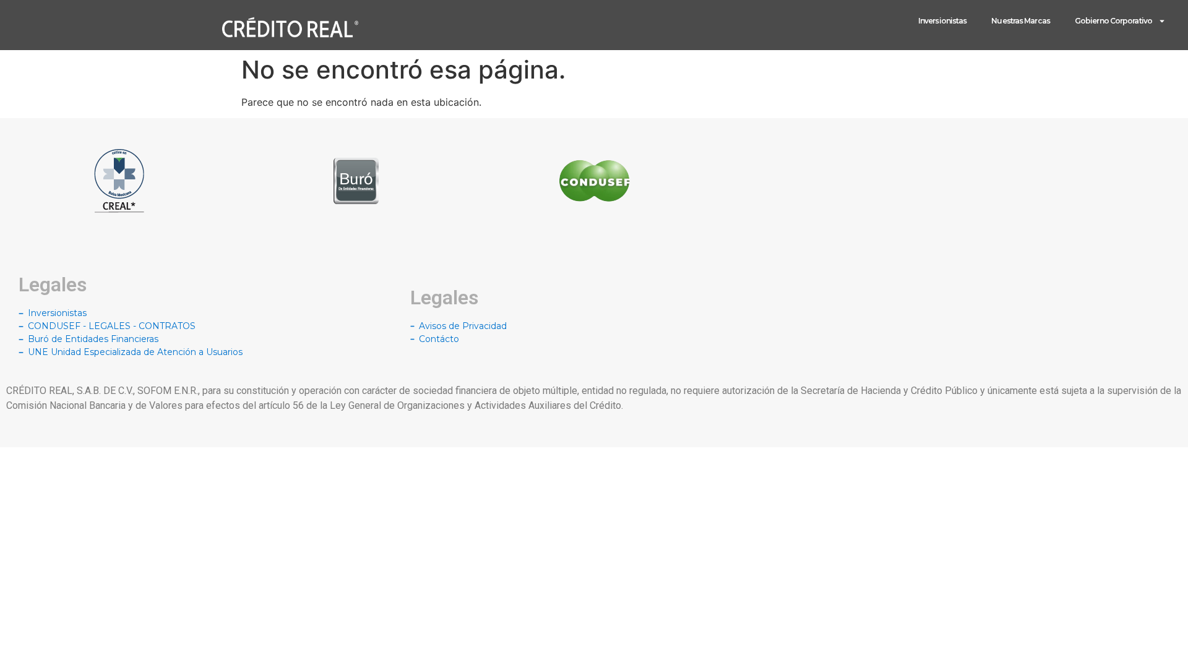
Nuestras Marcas (1020, 20)
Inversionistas (942, 20)
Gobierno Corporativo (1113, 20)
